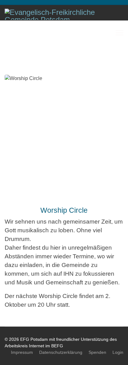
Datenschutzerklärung (60, 352)
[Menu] (119, 33)
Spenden (97, 352)
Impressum (22, 352)
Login (117, 352)
